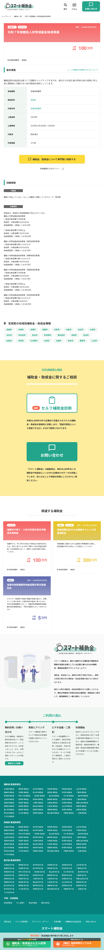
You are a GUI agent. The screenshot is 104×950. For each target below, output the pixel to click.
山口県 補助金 (67, 806)
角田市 (74, 335)
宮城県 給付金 (52, 865)
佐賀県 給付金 (67, 885)
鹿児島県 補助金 (53, 813)
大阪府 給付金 (38, 878)
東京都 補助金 (9, 795)
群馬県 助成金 (52, 830)
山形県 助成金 (81, 827)
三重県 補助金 (81, 799)
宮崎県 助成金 (38, 851)
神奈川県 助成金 (24, 833)
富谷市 (34, 335)
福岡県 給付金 (52, 885)
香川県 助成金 (9, 847)
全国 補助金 (82, 813)
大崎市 (92, 329)
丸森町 (58, 340)
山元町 (94, 340)
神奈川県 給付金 (24, 872)
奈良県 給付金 (67, 878)
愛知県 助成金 (67, 837)
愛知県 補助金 (67, 799)
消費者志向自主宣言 (73, 921)
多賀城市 (47, 335)
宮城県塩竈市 (14, 60)
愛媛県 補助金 (23, 809)
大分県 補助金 (23, 813)
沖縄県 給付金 (68, 889)
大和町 (46, 340)
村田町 (21, 329)
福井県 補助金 (83, 795)
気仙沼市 (21, 335)
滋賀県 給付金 (9, 878)
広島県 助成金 (52, 844)
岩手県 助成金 (38, 827)
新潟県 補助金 (39, 795)
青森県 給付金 (23, 865)
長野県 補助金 (23, 799)
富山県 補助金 (54, 795)
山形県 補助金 (81, 789)
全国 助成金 (82, 851)
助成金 (24, 60)
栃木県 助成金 (38, 830)
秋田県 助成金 (67, 827)
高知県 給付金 (38, 885)
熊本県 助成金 (9, 851)
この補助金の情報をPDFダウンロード (84, 70)
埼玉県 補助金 (67, 792)
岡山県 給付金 (38, 882)
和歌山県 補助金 (82, 802)
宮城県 (33, 100)
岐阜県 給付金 (38, 875)
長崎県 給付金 (81, 885)
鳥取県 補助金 (9, 806)
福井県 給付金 (83, 872)
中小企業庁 (20, 903)
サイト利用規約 (21, 921)
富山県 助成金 (54, 833)
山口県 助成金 (67, 844)
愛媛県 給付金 (23, 885)
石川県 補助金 (68, 795)
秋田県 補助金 (67, 789)
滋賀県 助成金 (9, 840)
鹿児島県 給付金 (53, 889)
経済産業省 (8, 903)
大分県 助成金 (23, 851)
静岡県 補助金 (52, 799)
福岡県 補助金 (52, 809)
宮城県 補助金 (52, 789)
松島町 (9, 340)
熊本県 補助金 (9, 813)
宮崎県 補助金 (38, 813)
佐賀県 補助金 (67, 809)
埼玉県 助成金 (67, 830)
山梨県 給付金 (9, 875)
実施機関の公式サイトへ (50, 169)
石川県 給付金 (68, 872)
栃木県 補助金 (38, 792)
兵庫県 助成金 (52, 840)
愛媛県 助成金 (23, 847)
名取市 (68, 329)
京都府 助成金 (23, 840)
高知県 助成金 (38, 847)
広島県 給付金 (52, 882)
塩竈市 (45, 329)
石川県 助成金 (68, 833)
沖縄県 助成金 (68, 851)
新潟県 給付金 (39, 872)
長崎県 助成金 (81, 847)
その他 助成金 (9, 854)
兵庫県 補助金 (52, 802)
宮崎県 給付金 (38, 889)
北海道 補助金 (9, 789)
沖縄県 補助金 (68, 813)
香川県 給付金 (9, 885)
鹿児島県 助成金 (53, 851)
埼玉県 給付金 (67, 868)
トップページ (6, 16)
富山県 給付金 (54, 872)
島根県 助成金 (23, 844)
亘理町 (33, 329)
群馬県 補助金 (52, 792)
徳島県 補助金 (81, 806)
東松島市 (61, 335)
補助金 (22, 569)
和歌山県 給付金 (82, 878)
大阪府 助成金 (38, 840)
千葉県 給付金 (81, 868)
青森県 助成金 (23, 827)
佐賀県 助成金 (67, 847)
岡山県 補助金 (38, 806)
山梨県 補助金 (9, 799)
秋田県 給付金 (67, 865)
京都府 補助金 (23, 802)
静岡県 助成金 (52, 837)
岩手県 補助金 (38, 789)
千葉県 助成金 (81, 830)
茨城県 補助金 (23, 792)
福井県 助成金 (83, 833)
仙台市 (80, 329)
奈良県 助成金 (67, 840)
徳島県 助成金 (81, 844)
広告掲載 (57, 921)
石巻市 (56, 329)
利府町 (21, 340)
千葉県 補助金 (81, 792)
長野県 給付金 (23, 875)
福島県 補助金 (9, 792)
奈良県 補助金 (67, 802)
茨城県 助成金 (23, 830)
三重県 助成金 (81, 837)
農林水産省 (45, 903)
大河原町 (33, 340)
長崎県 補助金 (81, 809)
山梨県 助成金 (9, 837)
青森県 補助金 (23, 789)
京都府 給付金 (23, 878)
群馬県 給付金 (52, 868)
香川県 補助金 (9, 809)
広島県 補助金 (52, 806)
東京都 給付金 (9, 872)
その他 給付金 (9, 892)
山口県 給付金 (67, 882)
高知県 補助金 (38, 809)
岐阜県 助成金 (38, 837)
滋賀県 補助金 (9, 802)
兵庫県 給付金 (52, 878)
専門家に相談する (54, 159)
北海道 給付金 (9, 865)
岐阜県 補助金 (38, 799)
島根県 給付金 (23, 882)
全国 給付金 (82, 889)
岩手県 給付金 (38, 865)
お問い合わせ (90, 921)
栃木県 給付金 (38, 868)
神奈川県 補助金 (24, 795)
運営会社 (7, 921)
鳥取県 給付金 (9, 882)
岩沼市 (86, 335)
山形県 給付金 (81, 865)
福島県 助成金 (9, 830)
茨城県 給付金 (23, 868)
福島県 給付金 (9, 868)
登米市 (70, 340)
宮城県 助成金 (52, 827)
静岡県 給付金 (52, 875)
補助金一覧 (18, 16)
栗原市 (82, 340)
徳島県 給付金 (81, 882)
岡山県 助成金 (38, 844)
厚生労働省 (33, 903)
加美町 (9, 329)
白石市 (9, 335)
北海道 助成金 (9, 827)
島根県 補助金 (23, 806)
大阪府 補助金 (38, 802)
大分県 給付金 (23, 889)
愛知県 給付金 (67, 875)
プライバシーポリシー (41, 921)
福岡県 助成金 (52, 847)
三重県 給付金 (81, 875)
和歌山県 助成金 (82, 840)
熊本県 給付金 (9, 889)
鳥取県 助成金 (9, 844)
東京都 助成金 (9, 833)
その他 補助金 (9, 816)
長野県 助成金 (23, 837)
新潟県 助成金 (39, 833)
